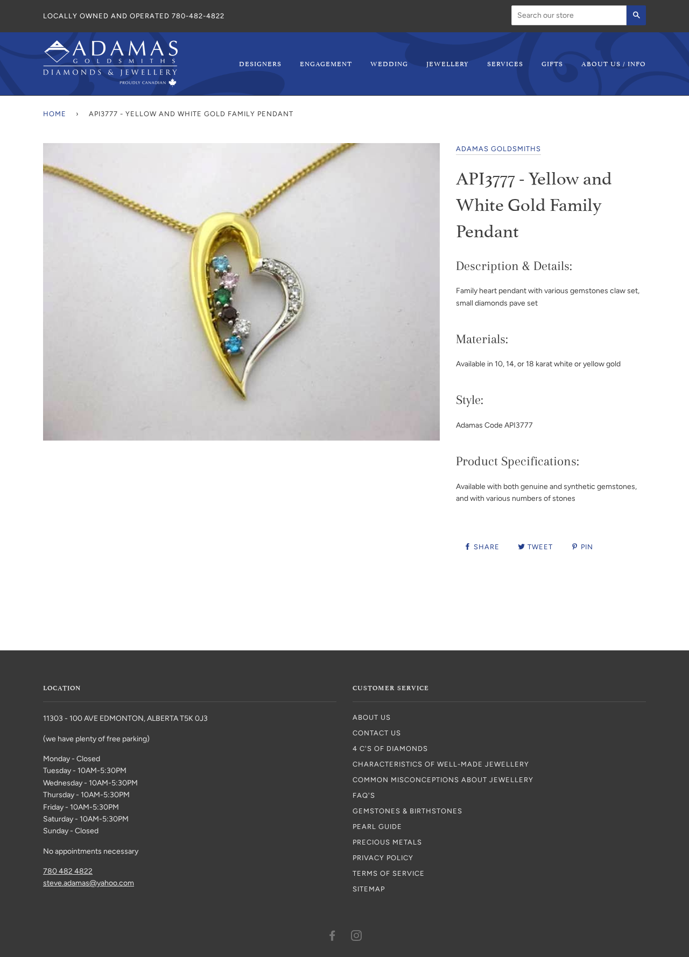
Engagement (326, 63)
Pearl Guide (377, 827)
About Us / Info (613, 63)
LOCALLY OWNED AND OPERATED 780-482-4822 (133, 16)
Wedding (389, 63)
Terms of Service (389, 873)
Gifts (552, 63)
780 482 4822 (68, 871)
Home (54, 114)
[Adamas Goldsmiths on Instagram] (356, 937)
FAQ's (364, 795)
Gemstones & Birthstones (407, 811)
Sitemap (369, 889)
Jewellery (447, 63)
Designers (260, 63)
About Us (372, 717)
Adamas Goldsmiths (498, 149)
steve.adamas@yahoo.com (88, 883)
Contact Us (377, 733)
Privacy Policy (383, 858)
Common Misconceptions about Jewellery (443, 780)
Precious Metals (387, 842)
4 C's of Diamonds (390, 749)
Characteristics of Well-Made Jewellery (441, 764)
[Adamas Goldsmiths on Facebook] (332, 937)
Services (505, 63)
